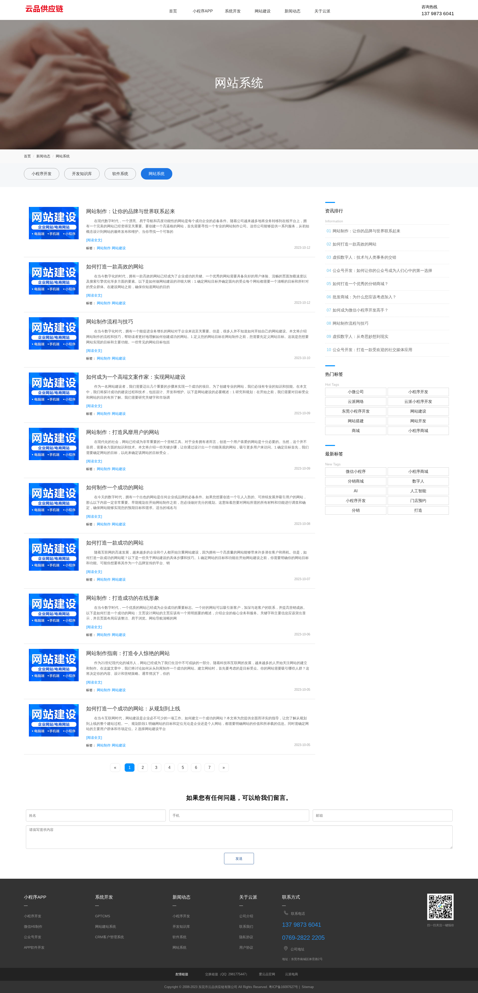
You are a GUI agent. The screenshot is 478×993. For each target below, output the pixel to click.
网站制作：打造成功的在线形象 (122, 598)
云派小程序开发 (418, 401)
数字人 (418, 481)
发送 (239, 859)
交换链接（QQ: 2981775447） (227, 974)
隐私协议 (246, 937)
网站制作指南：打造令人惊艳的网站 (128, 653)
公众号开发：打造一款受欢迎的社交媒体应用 (372, 350)
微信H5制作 (33, 927)
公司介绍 (246, 916)
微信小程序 (356, 471)
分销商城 (356, 481)
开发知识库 (82, 174)
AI (356, 491)
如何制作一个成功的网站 (115, 487)
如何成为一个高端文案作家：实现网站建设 (135, 377)
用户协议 (246, 947)
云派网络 (356, 401)
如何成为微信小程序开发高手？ (360, 310)
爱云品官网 (267, 974)
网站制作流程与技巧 (109, 321)
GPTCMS (102, 916)
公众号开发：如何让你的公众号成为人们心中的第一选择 (382, 270)
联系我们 (246, 927)
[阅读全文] (94, 240)
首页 (173, 11)
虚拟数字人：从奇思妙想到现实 (360, 336)
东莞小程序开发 (356, 411)
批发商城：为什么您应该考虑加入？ (364, 297)
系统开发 (233, 11)
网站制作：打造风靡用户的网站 (122, 432)
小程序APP (203, 11)
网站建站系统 (105, 927)
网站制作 (104, 248)
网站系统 (63, 156)
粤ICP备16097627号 (283, 987)
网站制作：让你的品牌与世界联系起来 (130, 211)
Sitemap (308, 987)
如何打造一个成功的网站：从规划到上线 (133, 708)
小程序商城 (418, 431)
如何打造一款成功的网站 (115, 543)
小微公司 (356, 392)
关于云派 (322, 11)
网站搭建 (356, 421)
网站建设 (263, 11)
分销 (356, 510)
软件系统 (120, 174)
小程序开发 (42, 174)
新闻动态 (292, 11)
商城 (356, 431)
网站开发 (418, 421)
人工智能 (418, 491)
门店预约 (418, 500)
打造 (418, 510)
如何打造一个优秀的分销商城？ (360, 284)
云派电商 (291, 974)
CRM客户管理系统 (109, 937)
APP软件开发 (34, 947)
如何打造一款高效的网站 (115, 266)
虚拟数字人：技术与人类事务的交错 (364, 257)
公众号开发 (32, 937)
